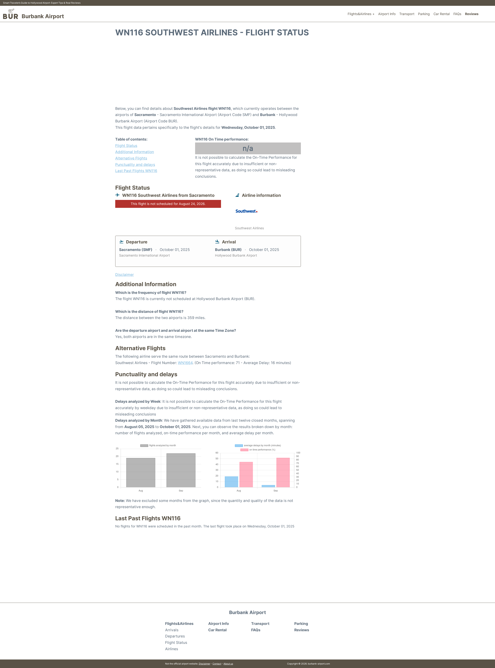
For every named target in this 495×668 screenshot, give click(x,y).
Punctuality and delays (135, 164)
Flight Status (126, 145)
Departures (175, 636)
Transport (406, 14)
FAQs (457, 14)
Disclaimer (204, 663)
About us (228, 663)
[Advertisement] (247, 74)
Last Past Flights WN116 (136, 170)
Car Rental (442, 14)
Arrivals (171, 630)
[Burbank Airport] (10, 14)
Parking (424, 14)
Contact (217, 663)
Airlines (171, 649)
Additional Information (134, 151)
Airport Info (387, 14)
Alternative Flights (131, 158)
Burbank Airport (43, 16)
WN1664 (185, 362)
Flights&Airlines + (361, 14)
